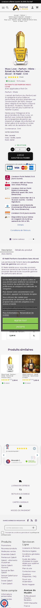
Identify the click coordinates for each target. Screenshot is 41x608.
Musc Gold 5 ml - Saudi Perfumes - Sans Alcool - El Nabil (31, 376)
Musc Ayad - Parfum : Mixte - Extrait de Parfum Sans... (8, 376)
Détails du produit (23, 250)
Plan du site (27, 568)
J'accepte (20, 327)
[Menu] (3, 7)
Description (6, 250)
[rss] (32, 520)
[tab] (7, 250)
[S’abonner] (33, 527)
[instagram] (36, 520)
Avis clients (6, 254)
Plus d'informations (11, 313)
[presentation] (31, 62)
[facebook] (28, 520)
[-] (12, 149)
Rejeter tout (20, 320)
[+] (28, 149)
